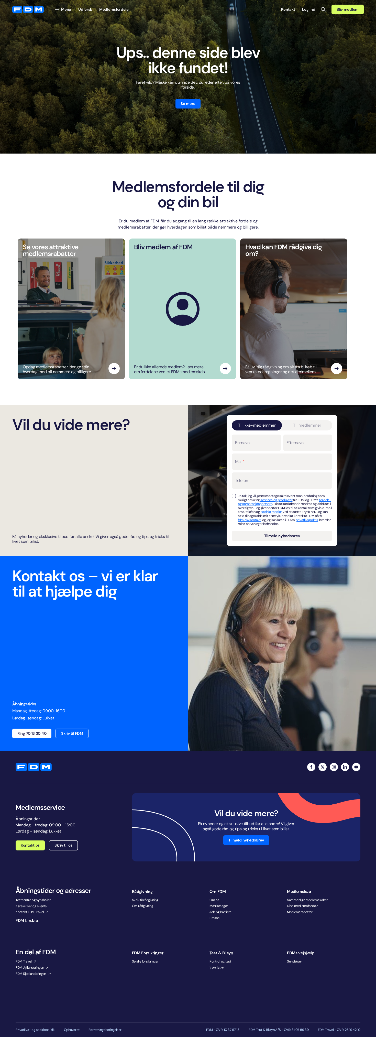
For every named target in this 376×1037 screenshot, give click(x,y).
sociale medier (271, 512)
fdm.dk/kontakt (249, 520)
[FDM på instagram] (334, 767)
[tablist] (282, 425)
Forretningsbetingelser (105, 1030)
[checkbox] (234, 496)
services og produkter (276, 500)
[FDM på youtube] (356, 767)
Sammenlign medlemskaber (307, 900)
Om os (214, 900)
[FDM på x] (322, 767)
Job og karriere (220, 912)
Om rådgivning (142, 906)
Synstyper (217, 967)
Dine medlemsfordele (302, 906)
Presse (214, 918)
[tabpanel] (282, 488)
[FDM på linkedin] (345, 767)
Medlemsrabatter (300, 912)
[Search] (323, 9)
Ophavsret (72, 1030)
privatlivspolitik (307, 520)
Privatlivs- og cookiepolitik (35, 1030)
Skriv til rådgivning (145, 900)
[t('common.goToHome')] (34, 767)
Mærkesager (218, 906)
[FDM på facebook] (311, 767)
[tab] (257, 425)
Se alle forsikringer (145, 961)
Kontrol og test (220, 961)
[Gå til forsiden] (28, 9)
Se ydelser (294, 961)
